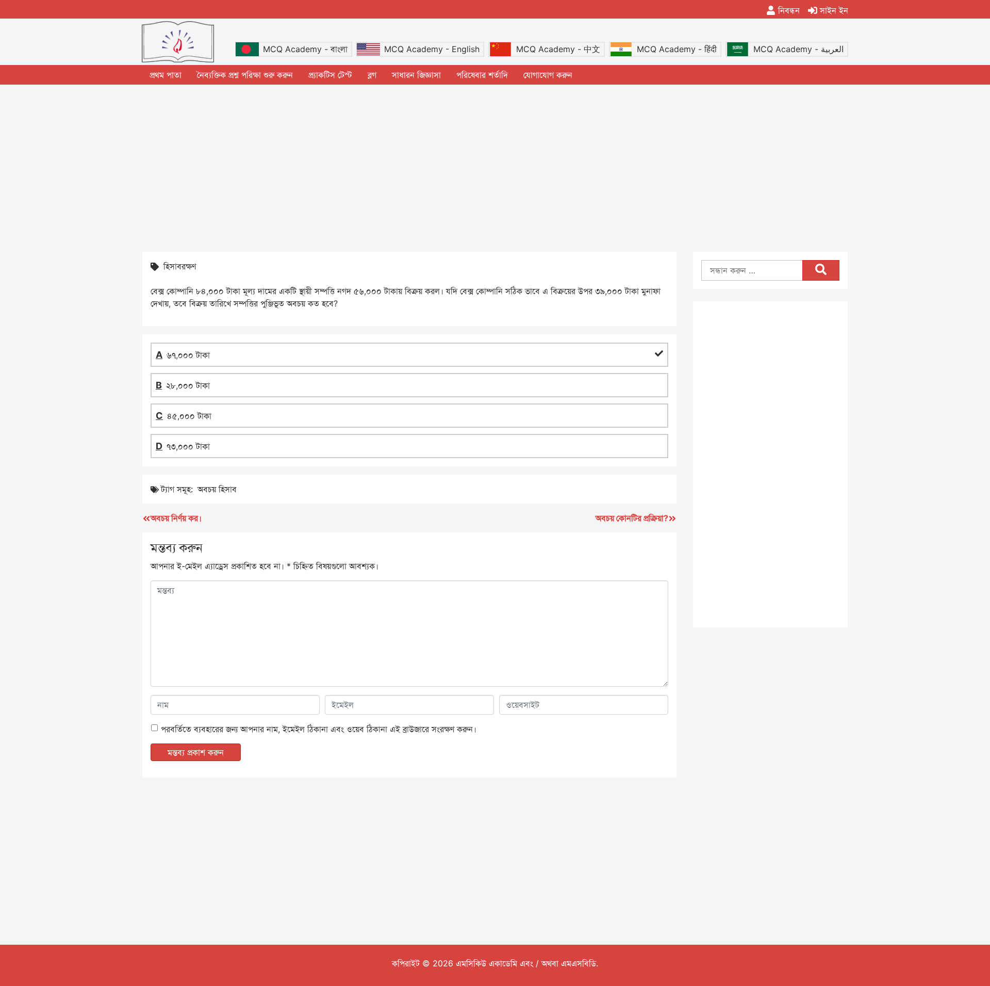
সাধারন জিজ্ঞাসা (416, 75)
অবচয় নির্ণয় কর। (176, 518)
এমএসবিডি (578, 963)
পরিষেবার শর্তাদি (482, 75)
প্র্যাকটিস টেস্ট (330, 75)
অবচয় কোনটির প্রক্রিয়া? (632, 518)
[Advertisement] (495, 167)
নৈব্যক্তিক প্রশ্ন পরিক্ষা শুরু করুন (245, 75)
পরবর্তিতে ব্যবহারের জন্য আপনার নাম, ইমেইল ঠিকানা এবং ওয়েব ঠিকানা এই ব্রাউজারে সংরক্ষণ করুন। (318, 729)
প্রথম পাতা (166, 75)
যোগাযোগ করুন (547, 75)
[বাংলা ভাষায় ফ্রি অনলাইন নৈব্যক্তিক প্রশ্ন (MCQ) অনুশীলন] (178, 42)
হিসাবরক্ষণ (179, 266)
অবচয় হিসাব (217, 489)
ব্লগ (372, 75)
